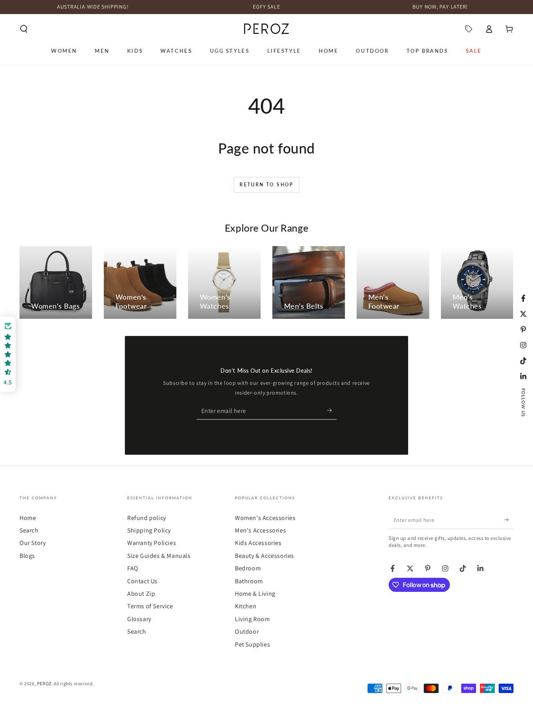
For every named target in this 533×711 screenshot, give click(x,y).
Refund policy (146, 518)
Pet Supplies (252, 644)
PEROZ (44, 683)
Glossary (139, 619)
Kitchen (245, 606)
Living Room (252, 619)
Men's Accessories (260, 530)
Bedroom (248, 568)
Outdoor (247, 631)
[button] (24, 29)
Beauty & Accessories (264, 556)
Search (29, 530)
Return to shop (266, 185)
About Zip (141, 594)
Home (28, 518)
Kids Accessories (258, 543)
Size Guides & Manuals (159, 556)
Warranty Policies (151, 543)
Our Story (33, 543)
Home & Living (255, 594)
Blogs (27, 556)
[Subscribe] (332, 410)
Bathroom (249, 581)
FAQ (133, 568)
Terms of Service (150, 606)
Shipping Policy (149, 530)
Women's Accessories (265, 518)
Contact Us (142, 581)
